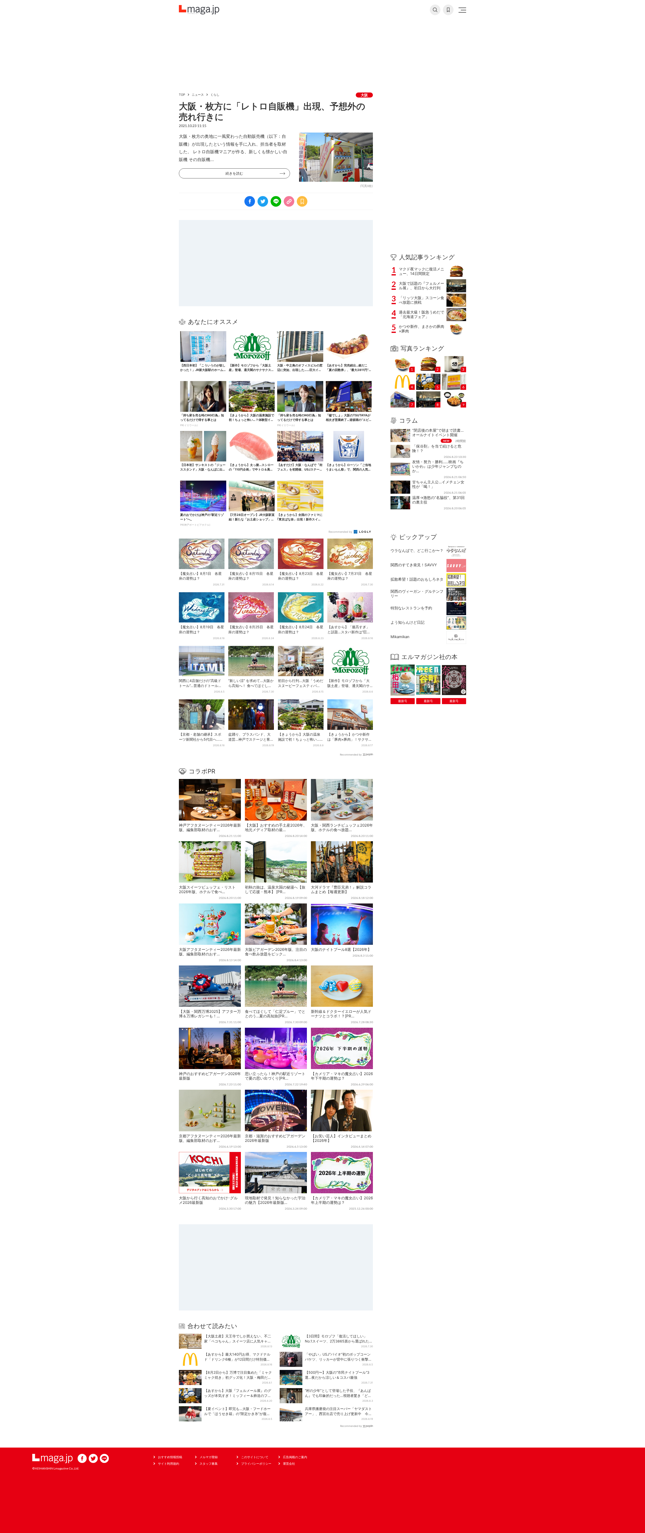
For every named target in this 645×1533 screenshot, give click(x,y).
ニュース (198, 95)
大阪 (364, 95)
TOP (182, 95)
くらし (214, 95)
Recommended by (341, 532)
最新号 (402, 701)
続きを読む (234, 173)
